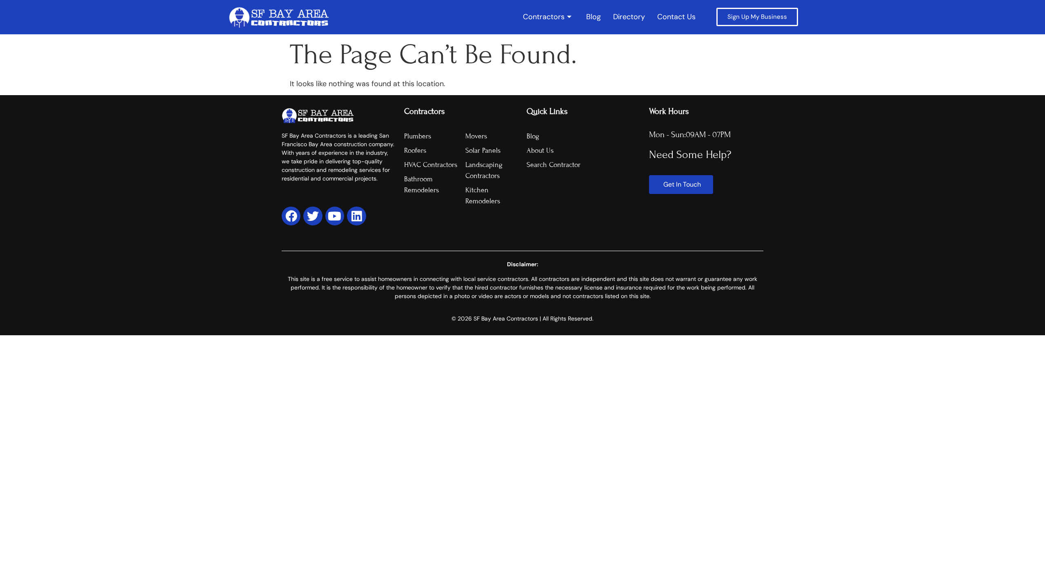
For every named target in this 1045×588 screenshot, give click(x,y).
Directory (629, 17)
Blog (593, 17)
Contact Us (676, 17)
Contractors (544, 17)
